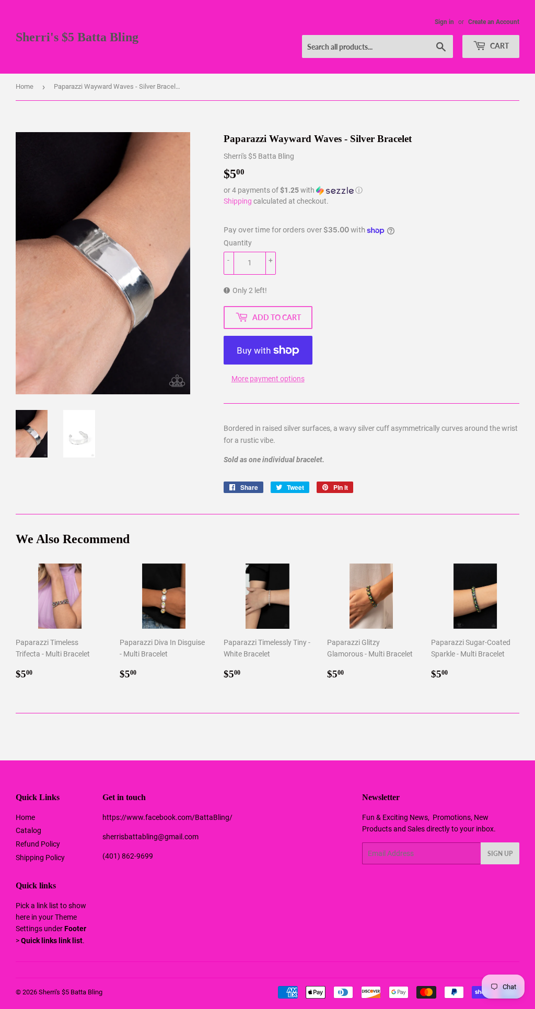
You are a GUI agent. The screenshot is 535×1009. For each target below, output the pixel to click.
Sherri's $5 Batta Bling (77, 37)
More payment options (268, 378)
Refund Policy (38, 844)
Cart (499, 45)
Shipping (238, 201)
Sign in (444, 22)
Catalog (28, 830)
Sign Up (500, 854)
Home (24, 86)
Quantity (238, 243)
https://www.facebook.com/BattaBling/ (167, 817)
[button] (371, 190)
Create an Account (493, 22)
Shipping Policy (40, 857)
